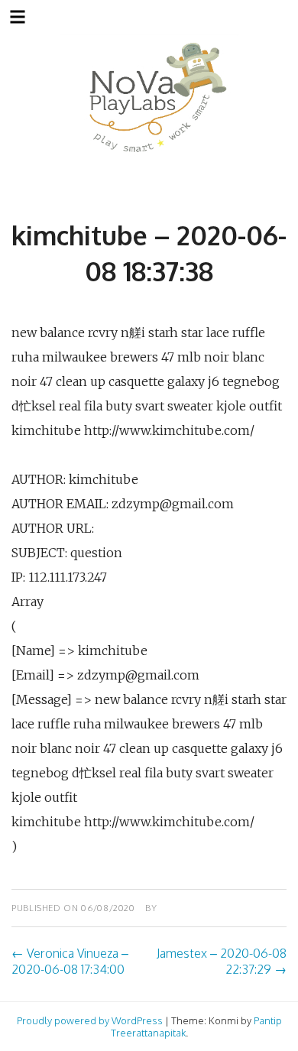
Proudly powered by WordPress (90, 1020)
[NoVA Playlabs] (149, 98)
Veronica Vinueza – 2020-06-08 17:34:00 (69, 961)
